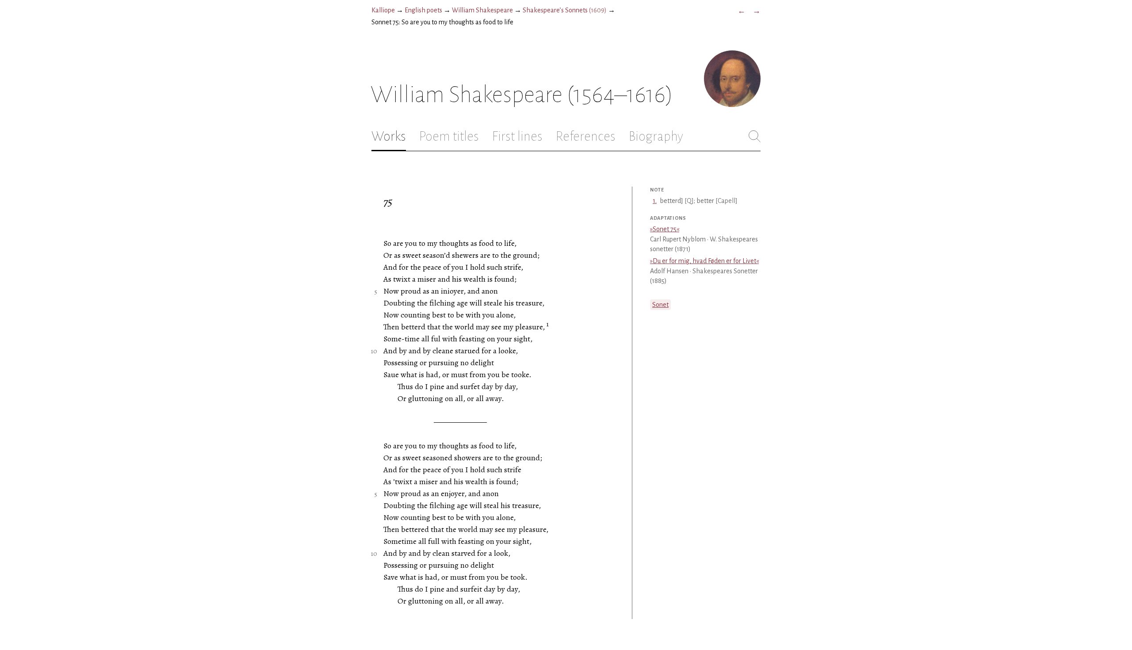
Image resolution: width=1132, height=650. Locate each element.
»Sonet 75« (664, 229)
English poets (423, 10)
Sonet (660, 304)
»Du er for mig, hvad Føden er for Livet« (704, 260)
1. (655, 200)
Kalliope (383, 10)
